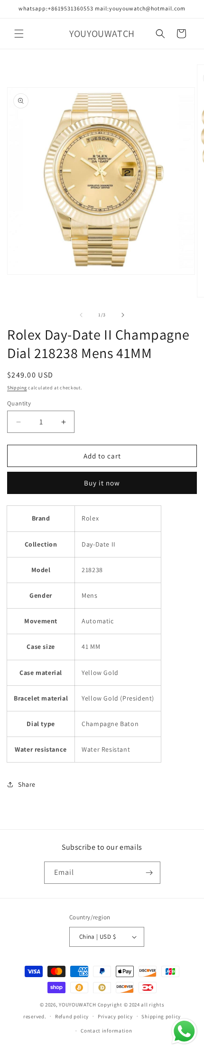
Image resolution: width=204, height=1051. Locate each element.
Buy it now (102, 482)
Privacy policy (115, 1016)
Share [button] (27, 784)
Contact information (106, 1030)
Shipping (17, 388)
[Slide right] (122, 315)
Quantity (19, 403)
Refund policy (72, 1016)
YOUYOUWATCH (77, 1004)
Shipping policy (161, 1016)
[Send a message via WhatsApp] (184, 1031)
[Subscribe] (149, 873)
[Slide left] (81, 315)
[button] (19, 33)
